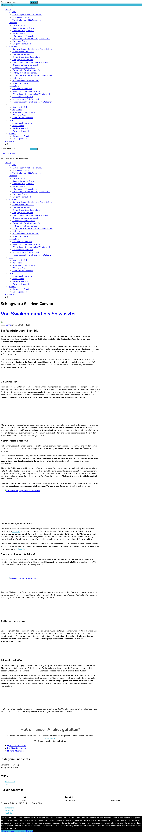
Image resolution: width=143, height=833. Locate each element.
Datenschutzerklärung (23, 831)
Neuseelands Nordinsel (22, 96)
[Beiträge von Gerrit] (3, 325)
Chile (11, 104)
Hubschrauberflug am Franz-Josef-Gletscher (32, 102)
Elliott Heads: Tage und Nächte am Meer (30, 62)
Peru (11, 120)
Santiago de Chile (20, 107)
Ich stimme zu (7, 831)
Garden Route (18, 33)
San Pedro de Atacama (22, 117)
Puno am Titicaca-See (22, 131)
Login (7, 784)
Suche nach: (6, 2)
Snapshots (9, 141)
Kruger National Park (21, 44)
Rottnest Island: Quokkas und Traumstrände (32, 49)
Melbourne (17, 78)
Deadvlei (21, 549)
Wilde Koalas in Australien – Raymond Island (32, 75)
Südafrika (13, 22)
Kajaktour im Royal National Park (27, 70)
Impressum (10, 781)
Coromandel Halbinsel (22, 88)
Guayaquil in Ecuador (21, 136)
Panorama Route (19, 41)
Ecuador (12, 133)
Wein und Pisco (19, 115)
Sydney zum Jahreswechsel (24, 73)
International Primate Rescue (25, 36)
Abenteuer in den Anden (23, 112)
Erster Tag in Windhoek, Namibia (27, 14)
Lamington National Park (23, 67)
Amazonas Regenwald (22, 123)
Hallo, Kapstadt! (19, 25)
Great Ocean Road (20, 83)
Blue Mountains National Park (25, 80)
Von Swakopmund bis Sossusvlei (27, 20)
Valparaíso (17, 109)
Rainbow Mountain (20, 128)
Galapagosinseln (19, 138)
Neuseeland (14, 86)
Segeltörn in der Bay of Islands (26, 91)
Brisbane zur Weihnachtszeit (25, 65)
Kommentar (50, 738)
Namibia (12, 12)
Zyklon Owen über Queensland (26, 57)
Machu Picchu (18, 125)
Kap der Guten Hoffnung (23, 28)
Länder (8, 9)
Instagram (9, 808)
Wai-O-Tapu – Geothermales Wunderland (31, 94)
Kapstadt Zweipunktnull (23, 30)
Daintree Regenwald (21, 54)
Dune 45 (16, 531)
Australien (13, 46)
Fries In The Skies (8, 153)
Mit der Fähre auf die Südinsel (25, 99)
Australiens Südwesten (23, 51)
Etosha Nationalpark (21, 17)
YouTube (8, 813)
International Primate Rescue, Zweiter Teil (31, 38)
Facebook (9, 810)
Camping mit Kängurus (22, 59)
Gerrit (8, 325)
